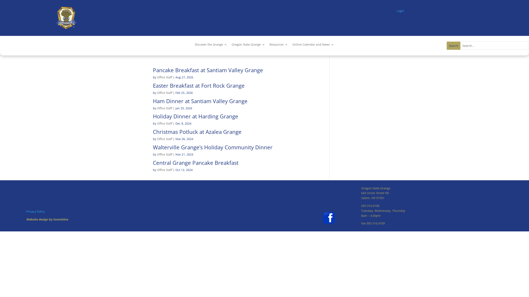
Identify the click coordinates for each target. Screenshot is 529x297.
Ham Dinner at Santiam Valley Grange (200, 101)
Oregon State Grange (246, 44)
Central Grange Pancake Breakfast (195, 162)
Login (400, 11)
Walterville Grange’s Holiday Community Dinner (213, 147)
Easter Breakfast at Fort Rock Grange (199, 85)
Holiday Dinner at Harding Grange (195, 116)
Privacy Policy (35, 211)
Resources (276, 44)
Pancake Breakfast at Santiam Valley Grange (208, 70)
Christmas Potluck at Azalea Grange (197, 132)
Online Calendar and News (311, 44)
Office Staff (164, 77)
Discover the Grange (209, 44)
